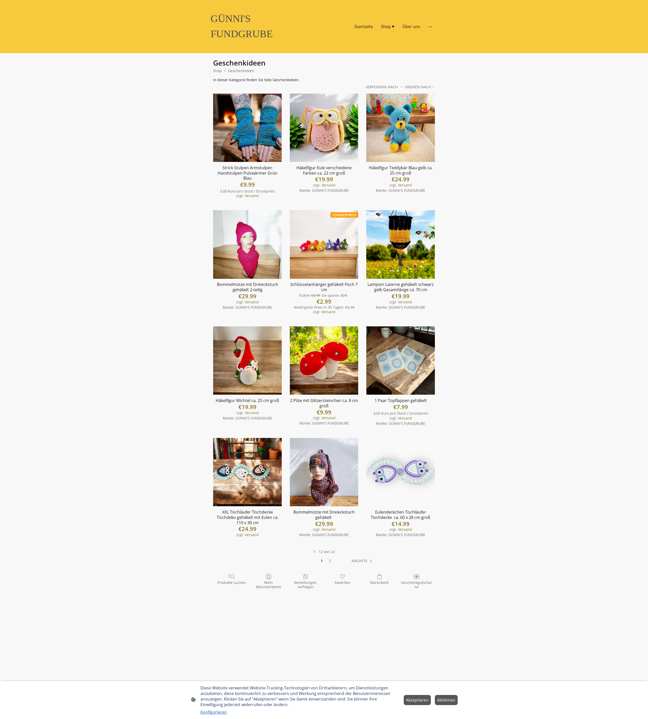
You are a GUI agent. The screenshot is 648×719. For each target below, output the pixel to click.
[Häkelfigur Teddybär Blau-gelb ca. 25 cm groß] (400, 128)
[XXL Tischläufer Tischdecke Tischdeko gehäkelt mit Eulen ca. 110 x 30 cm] (247, 472)
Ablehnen (446, 700)
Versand (252, 195)
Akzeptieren (417, 700)
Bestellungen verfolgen (305, 584)
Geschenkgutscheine (416, 584)
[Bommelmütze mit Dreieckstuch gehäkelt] (324, 472)
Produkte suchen (231, 582)
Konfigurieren (213, 712)
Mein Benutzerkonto (268, 584)
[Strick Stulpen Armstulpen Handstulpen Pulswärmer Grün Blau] (247, 128)
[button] (363, 560)
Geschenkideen (241, 70)
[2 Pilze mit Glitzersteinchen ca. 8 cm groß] (324, 360)
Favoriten (342, 582)
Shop (217, 70)
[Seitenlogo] (246, 46)
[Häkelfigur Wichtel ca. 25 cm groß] (247, 360)
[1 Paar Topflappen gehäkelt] (400, 360)
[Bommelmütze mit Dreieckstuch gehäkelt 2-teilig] (247, 244)
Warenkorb (379, 582)
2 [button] (330, 560)
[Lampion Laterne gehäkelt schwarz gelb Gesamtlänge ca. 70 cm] (400, 244)
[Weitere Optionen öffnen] (430, 26)
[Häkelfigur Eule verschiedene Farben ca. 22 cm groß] (324, 128)
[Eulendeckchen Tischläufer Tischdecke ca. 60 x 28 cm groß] (400, 472)
